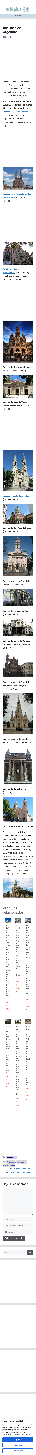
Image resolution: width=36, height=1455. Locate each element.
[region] (18, 1436)
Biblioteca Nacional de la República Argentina (18, 1044)
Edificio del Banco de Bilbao (18, 1172)
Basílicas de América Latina (15, 1163)
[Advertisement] (18, 61)
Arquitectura (11, 1157)
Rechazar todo (18, 1450)
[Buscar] (30, 1252)
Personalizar (18, 1445)
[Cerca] (34, 1419)
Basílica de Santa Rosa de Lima (16, 496)
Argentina (11, 1162)
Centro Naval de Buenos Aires (19, 1169)
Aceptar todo (18, 1440)
